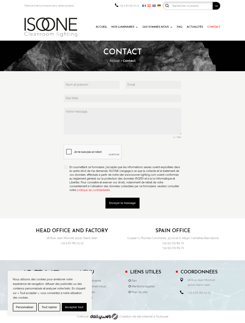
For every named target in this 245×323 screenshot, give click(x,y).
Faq (134, 280)
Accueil (114, 61)
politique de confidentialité (93, 190)
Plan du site (139, 292)
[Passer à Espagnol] (149, 6)
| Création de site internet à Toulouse (143, 316)
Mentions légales (143, 286)
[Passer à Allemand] (159, 6)
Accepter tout (74, 307)
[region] (50, 293)
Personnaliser (24, 307)
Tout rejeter (49, 307)
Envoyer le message (122, 203)
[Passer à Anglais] (154, 6)
